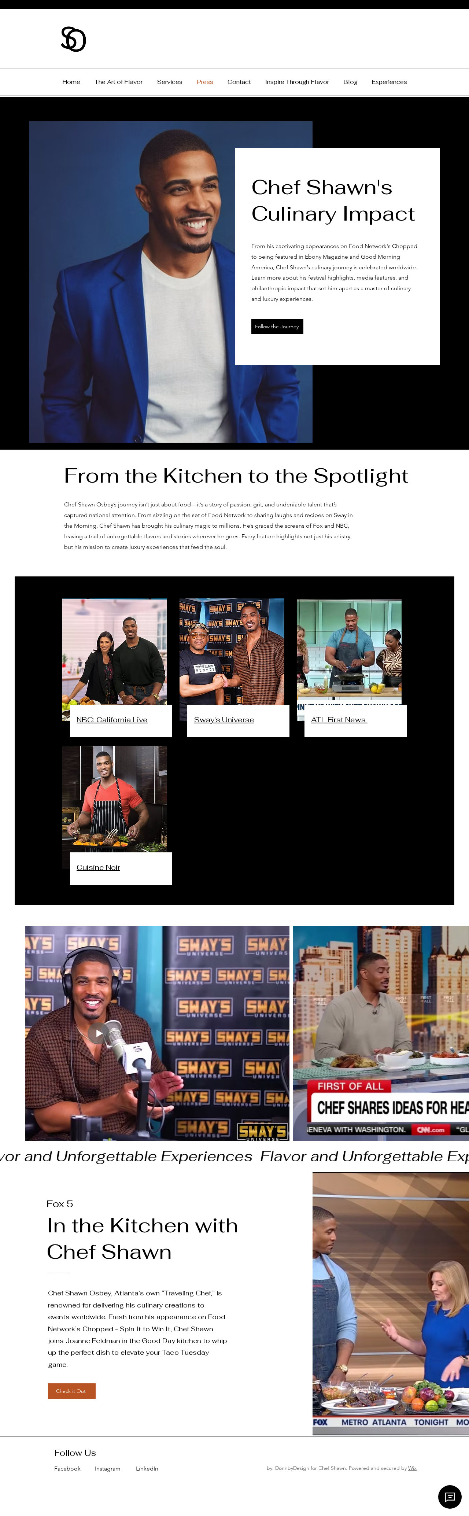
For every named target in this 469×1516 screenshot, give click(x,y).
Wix (412, 1468)
